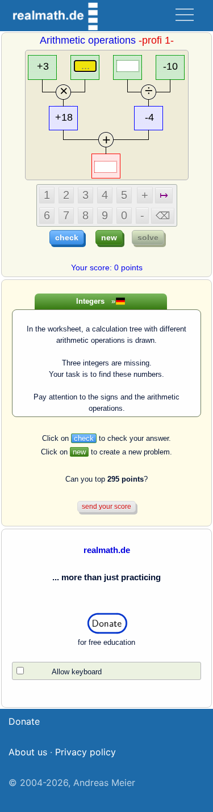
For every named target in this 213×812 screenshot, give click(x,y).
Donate (24, 721)
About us (28, 752)
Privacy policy (85, 752)
